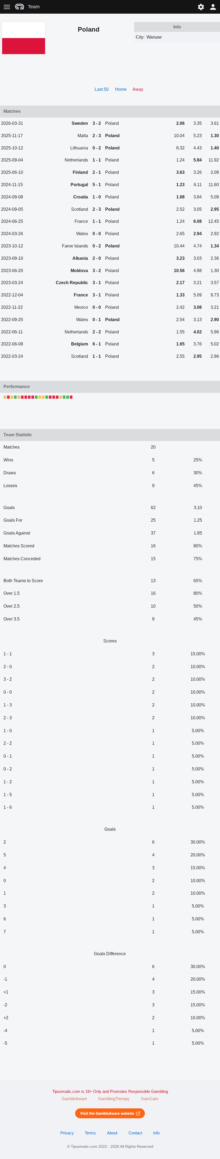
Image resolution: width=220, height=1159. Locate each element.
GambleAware (74, 1099)
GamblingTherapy (114, 1099)
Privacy (67, 1133)
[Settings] (201, 7)
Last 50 (102, 89)
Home (121, 89)
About (112, 1133)
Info (156, 1133)
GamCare (149, 1099)
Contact (135, 1133)
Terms (90, 1133)
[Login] (213, 7)
